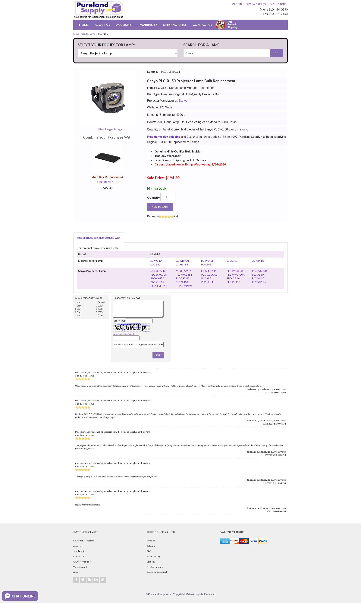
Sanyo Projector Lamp (84, 33)
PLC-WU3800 (235, 270)
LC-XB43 (206, 264)
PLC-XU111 (208, 282)
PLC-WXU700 (209, 274)
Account (124, 24)
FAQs (149, 551)
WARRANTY (148, 24)
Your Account (80, 567)
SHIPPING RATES (175, 24)
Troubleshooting (155, 567)
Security (151, 561)
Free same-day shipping (163, 137)
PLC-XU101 (258, 278)
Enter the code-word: (123, 333)
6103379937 (183, 270)
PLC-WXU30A (158, 274)
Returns (151, 545)
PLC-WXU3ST (184, 274)
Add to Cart (160, 206)
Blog (75, 572)
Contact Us (78, 556)
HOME (84, 24)
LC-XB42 (155, 264)
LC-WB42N (207, 260)
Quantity (153, 197)
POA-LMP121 (184, 285)
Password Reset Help (157, 572)
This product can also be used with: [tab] (98, 237)
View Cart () (257, 4)
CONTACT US (202, 24)
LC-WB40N (182, 260)
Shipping (151, 540)
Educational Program (83, 540)
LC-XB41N (258, 260)
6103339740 (157, 270)
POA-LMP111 (158, 285)
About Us (78, 545)
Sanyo (183, 100)
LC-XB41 (232, 260)
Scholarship (79, 551)
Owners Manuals (82, 561)
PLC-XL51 (207, 278)
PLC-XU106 (182, 282)
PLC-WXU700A (236, 274)
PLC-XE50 (258, 274)
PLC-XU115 (233, 282)
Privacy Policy (153, 556)
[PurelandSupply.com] (116, 10)
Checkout (280, 4)
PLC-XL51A (233, 278)
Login (238, 4)
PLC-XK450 (157, 278)
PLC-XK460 (182, 278)
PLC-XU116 (258, 282)
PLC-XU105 (157, 282)
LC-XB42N (182, 264)
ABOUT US (102, 24)
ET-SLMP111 (209, 270)
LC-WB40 (156, 260)
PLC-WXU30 (259, 270)
